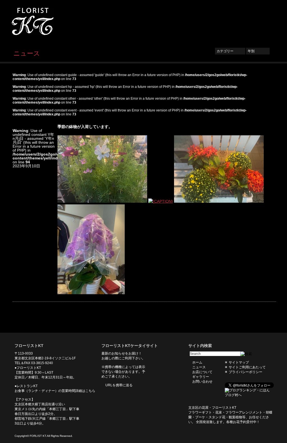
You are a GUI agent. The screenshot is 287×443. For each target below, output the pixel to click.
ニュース (176, 21)
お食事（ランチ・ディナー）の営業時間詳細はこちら (55, 391)
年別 (258, 51)
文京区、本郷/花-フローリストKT (42, 21)
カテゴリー (230, 51)
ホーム (155, 21)
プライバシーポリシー (245, 372)
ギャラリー (230, 21)
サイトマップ (239, 362)
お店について (202, 21)
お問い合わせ (258, 21)
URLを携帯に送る (119, 385)
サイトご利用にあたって (247, 367)
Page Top (267, 324)
